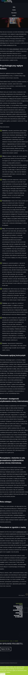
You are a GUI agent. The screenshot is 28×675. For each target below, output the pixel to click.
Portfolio (14, 9)
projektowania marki (21, 531)
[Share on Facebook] (26, 594)
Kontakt (14, 15)
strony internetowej (14, 49)
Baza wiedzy (14, 12)
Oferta (14, 7)
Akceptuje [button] (2, 674)
